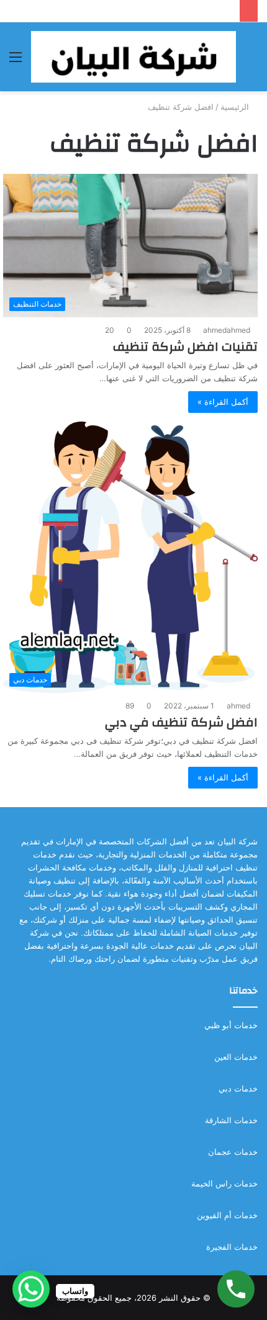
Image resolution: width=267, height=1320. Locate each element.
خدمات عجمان (233, 1152)
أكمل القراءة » (222, 402)
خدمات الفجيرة (232, 1247)
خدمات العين (236, 1057)
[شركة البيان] (133, 57)
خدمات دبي (238, 1088)
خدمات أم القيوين (227, 1215)
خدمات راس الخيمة (224, 1183)
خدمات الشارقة (231, 1120)
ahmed (238, 705)
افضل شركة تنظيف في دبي (181, 722)
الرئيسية (235, 107)
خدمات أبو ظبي (231, 1025)
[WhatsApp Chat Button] (31, 1289)
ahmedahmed (226, 330)
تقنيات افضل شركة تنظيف (185, 346)
